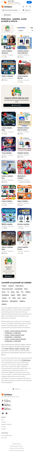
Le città (3, 426)
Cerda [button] (26, 10)
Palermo (11, 348)
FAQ (2, 420)
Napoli (17, 348)
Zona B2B (4, 438)
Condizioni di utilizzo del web (16, 448)
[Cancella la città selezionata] (30, 10)
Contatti (3, 422)
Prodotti (3, 429)
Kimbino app (26, 360)
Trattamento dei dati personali (16, 450)
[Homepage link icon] (13, 389)
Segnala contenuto (6, 424)
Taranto (22, 348)
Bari (27, 348)
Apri (29, 2)
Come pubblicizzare (6, 435)
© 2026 (16, 444)
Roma (6, 348)
